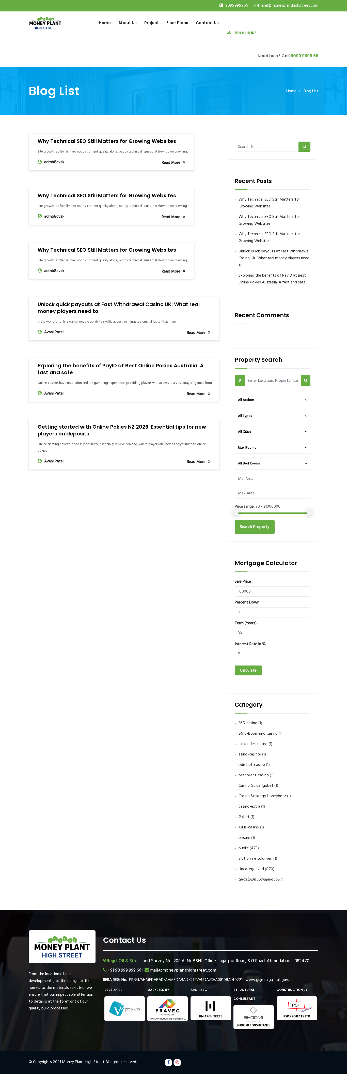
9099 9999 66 (304, 56)
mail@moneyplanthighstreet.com (289, 5)
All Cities (244, 431)
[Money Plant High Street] (45, 23)
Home (105, 22)
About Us (127, 22)
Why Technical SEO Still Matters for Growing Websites (107, 141)
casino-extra (249, 806)
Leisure (244, 838)
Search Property (255, 527)
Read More (171, 162)
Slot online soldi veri (255, 858)
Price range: (245, 506)
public (244, 848)
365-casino (248, 723)
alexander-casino (253, 744)
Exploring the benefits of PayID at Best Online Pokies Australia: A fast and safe (120, 369)
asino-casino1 (250, 754)
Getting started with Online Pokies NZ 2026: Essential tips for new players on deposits (122, 430)
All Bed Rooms (249, 463)
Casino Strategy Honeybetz (262, 796)
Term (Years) (246, 623)
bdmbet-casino (252, 765)
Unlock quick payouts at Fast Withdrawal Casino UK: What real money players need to (119, 308)
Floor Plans (177, 22)
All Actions (246, 400)
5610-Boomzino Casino (258, 733)
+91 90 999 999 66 (125, 970)
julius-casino (249, 827)
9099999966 (236, 5)
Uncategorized (251, 869)
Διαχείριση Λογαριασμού (259, 879)
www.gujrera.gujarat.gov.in (268, 980)
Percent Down (247, 602)
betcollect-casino (254, 775)
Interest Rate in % (250, 644)
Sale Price (243, 581)
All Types (245, 416)
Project (151, 22)
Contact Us (207, 22)
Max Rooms (247, 447)
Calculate (248, 670)
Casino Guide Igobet (256, 785)
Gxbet (244, 817)
